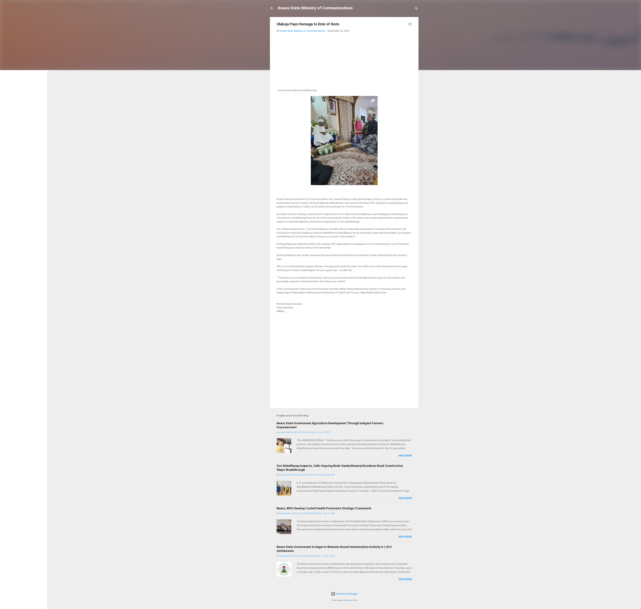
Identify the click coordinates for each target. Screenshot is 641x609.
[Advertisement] (344, 59)
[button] (410, 24)
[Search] (416, 9)
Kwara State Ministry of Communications (315, 8)
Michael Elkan (351, 600)
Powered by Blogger (346, 593)
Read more (405, 455)
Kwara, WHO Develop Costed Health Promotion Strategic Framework (324, 508)
